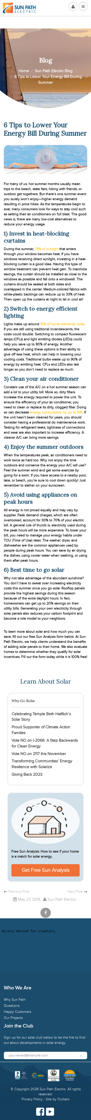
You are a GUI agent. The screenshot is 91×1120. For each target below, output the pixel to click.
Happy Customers (17, 1012)
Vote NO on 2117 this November (39, 753)
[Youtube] (50, 1112)
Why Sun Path (15, 999)
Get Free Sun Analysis (46, 870)
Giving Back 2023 (27, 774)
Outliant (63, 1099)
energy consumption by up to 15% (55, 412)
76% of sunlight (46, 249)
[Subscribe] (81, 1056)
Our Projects (13, 1018)
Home (23, 70)
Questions (11, 1006)
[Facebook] (40, 1112)
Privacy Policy (32, 1099)
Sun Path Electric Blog (54, 70)
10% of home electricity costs (62, 324)
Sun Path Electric (53, 1089)
